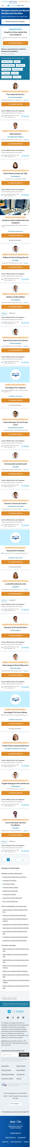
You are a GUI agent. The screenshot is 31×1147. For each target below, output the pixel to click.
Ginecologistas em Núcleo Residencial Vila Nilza (16, 928)
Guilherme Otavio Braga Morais (15, 257)
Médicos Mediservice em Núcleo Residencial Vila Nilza (16, 961)
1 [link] (8, 860)
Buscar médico (13, 1)
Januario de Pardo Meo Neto (15, 627)
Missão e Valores (21, 1066)
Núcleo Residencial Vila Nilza (10, 999)
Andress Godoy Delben (15, 297)
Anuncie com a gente (7, 1078)
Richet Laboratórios (16, 1141)
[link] (26, 859)
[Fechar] (28, 58)
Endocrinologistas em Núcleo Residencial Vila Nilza (15, 911)
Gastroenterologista (8, 65)
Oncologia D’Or (22, 1137)
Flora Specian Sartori (15, 94)
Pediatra (17, 61)
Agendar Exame (23, 1)
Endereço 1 (4, 313)
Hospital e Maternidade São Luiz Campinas (15, 33)
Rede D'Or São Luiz (10, 1137)
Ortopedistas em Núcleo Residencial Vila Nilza (15, 937)
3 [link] (15, 860)
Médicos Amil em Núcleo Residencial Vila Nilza (15, 971)
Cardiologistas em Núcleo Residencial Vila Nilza (16, 924)
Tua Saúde (4, 1)
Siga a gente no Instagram (13, 1017)
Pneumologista (6, 77)
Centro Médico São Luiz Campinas (12, 111)
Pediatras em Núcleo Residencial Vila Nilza (14, 915)
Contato (19, 1078)
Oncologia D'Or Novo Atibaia (10, 887)
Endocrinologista (7, 61)
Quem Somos (5, 1066)
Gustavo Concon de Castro (15, 503)
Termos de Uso (21, 1074)
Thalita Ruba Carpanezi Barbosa (15, 746)
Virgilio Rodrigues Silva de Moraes (15, 783)
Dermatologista (17, 69)
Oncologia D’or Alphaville (9, 894)
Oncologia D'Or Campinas (9, 880)
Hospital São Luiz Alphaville (10, 891)
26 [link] (23, 860)
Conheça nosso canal (8, 1017)
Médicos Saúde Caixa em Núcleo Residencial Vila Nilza (16, 976)
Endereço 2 (12, 313)
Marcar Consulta (12, 997)
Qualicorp (26, 1141)
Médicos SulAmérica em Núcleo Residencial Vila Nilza (16, 950)
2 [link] (11, 860)
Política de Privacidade (7, 1074)
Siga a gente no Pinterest (23, 1017)
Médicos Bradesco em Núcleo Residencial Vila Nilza (15, 955)
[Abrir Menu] (2, 5)
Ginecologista (6, 69)
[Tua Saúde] (15, 1011)
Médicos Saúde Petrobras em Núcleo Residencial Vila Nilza (16, 981)
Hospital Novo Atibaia (9, 884)
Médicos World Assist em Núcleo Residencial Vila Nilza (16, 987)
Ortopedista (5, 73)
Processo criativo (6, 1070)
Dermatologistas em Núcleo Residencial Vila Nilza (15, 932)
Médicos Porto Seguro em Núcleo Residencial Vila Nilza (15, 967)
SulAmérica (5, 1141)
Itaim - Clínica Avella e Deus (10, 901)
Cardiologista (20, 65)
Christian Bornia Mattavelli (15, 464)
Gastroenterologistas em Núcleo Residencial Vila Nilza (15, 920)
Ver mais (16, 77)
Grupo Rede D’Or (24, 1112)
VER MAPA (26, 116)
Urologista (15, 73)
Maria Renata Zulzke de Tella (15, 173)
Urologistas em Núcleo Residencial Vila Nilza (15, 940)
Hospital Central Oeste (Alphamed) (12, 898)
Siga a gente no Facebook (18, 1017)
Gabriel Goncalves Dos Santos (15, 340)
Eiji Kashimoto (15, 134)
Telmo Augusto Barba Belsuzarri (15, 665)
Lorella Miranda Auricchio (15, 584)
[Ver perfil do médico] (15, 86)
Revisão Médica (21, 1070)
